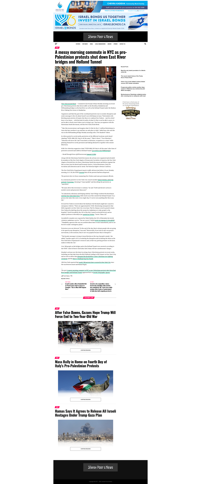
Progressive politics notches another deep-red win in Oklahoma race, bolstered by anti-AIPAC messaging (133, 89)
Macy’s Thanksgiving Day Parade (83, 259)
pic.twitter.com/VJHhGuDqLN (101, 150)
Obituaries (85, 44)
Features (78, 44)
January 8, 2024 (91, 154)
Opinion (115, 44)
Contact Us (122, 44)
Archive (109, 44)
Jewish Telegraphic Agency (101, 272)
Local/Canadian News (100, 44)
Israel (91, 44)
